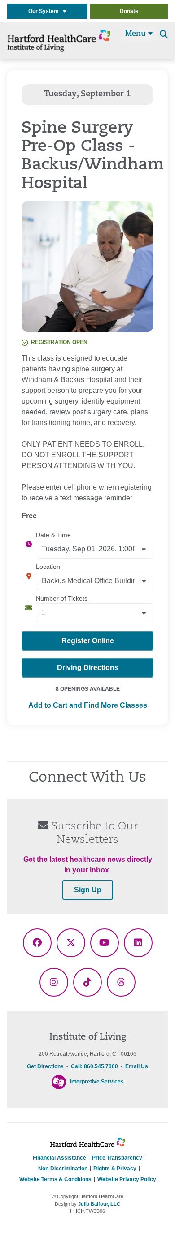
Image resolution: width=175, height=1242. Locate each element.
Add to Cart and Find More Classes (87, 705)
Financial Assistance (59, 1158)
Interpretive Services (97, 1082)
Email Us (136, 1066)
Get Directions (45, 1066)
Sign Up (87, 890)
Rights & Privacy (114, 1168)
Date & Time (53, 534)
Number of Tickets (62, 598)
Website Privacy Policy (126, 1179)
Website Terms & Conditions (55, 1179)
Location (48, 566)
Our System (45, 11)
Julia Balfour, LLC (99, 1204)
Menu (136, 34)
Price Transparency (117, 1158)
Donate (129, 11)
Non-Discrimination (63, 1168)
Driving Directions (87, 667)
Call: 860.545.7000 (94, 1066)
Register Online (87, 641)
